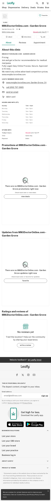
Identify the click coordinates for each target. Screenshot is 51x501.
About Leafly (7, 461)
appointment (39, 43)
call (44, 37)
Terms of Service (13, 403)
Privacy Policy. (27, 403)
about (8, 43)
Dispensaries (14, 7)
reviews (22, 43)
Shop (4, 7)
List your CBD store (11, 441)
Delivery (25, 7)
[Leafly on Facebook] (17, 375)
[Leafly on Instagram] (28, 374)
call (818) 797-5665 (15, 87)
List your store (9, 436)
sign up (44, 396)
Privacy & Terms (9, 468)
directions (27, 37)
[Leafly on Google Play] (35, 424)
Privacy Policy (34, 494)
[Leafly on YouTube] (34, 374)
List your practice (10, 450)
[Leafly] (11, 3)
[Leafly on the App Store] (15, 424)
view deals (25, 196)
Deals (33, 7)
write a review (25, 345)
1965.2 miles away (8, 32)
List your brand (9, 446)
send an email (12, 92)
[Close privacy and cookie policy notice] (48, 491)
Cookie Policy (21, 494)
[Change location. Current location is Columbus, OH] (43, 3)
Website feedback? (25, 360)
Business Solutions (10, 430)
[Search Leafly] (37, 3)
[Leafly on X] (23, 374)
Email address (7, 391)
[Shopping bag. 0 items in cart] (47, 3)
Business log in (9, 455)
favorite (25, 281)
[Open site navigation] (3, 3)
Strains (40, 7)
